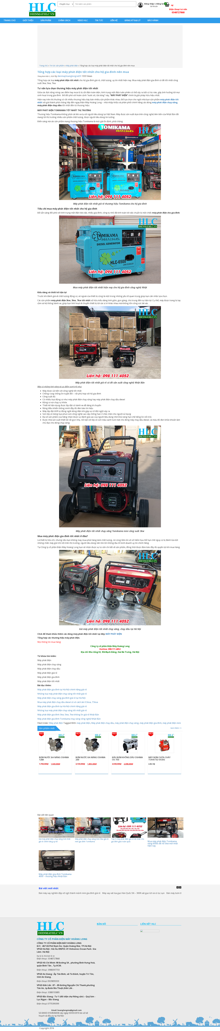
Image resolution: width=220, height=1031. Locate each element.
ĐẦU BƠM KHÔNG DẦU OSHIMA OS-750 (54, 758)
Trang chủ (43, 65)
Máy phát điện (72, 65)
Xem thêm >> (176, 728)
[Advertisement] (110, 45)
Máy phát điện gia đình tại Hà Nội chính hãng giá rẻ (62, 689)
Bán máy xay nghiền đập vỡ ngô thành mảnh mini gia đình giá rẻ (69, 893)
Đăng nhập (149, 4)
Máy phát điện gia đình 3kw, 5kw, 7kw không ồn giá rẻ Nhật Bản (68, 714)
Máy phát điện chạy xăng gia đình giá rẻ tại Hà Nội (61, 698)
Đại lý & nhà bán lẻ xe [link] (46, 956)
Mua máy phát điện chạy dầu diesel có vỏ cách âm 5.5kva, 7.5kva (67, 702)
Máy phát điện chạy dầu (102, 723)
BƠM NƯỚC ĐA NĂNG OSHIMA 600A (127, 758)
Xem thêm (56, 749)
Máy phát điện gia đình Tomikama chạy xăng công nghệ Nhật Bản (69, 718)
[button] (180, 887)
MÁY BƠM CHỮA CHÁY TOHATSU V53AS (87, 758)
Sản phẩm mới (46, 728)
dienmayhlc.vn (42, 9)
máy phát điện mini (172, 723)
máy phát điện (83, 723)
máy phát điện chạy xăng (127, 723)
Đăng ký (160, 4)
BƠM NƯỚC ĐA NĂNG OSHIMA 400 (163, 758)
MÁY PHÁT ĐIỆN (114, 634)
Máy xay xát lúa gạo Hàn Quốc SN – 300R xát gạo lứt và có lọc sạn (133, 893)
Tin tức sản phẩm (57, 65)
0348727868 (178, 12)
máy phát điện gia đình (151, 723)
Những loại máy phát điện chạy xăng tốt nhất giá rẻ (62, 693)
